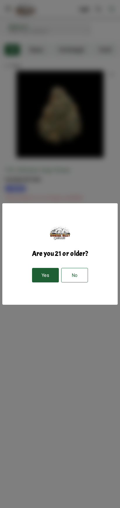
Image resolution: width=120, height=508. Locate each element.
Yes (45, 275)
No (74, 275)
